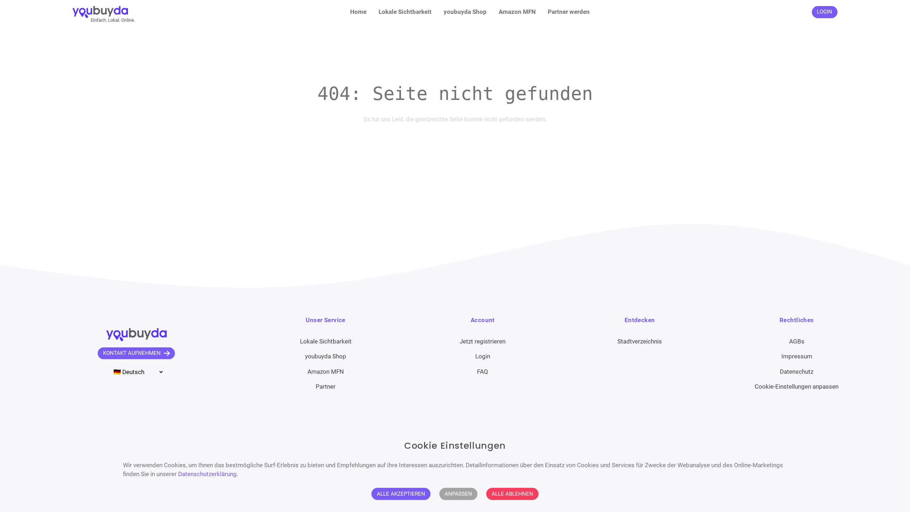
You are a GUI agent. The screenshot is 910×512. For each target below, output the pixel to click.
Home (358, 11)
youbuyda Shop (465, 11)
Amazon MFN (517, 11)
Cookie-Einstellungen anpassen (797, 386)
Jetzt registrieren (482, 341)
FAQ (482, 371)
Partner (326, 386)
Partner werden (569, 11)
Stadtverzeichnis (639, 341)
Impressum (796, 356)
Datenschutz (796, 371)
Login (482, 356)
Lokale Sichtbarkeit (405, 11)
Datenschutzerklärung (207, 474)
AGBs (796, 341)
